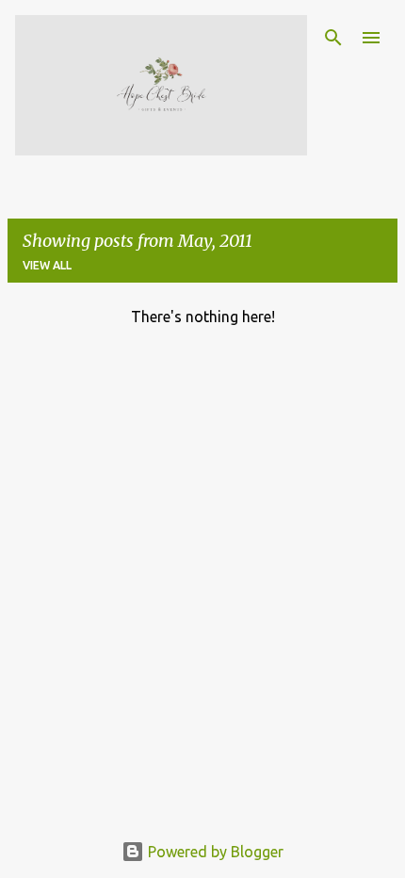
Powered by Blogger (214, 851)
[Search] (333, 37)
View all (47, 265)
